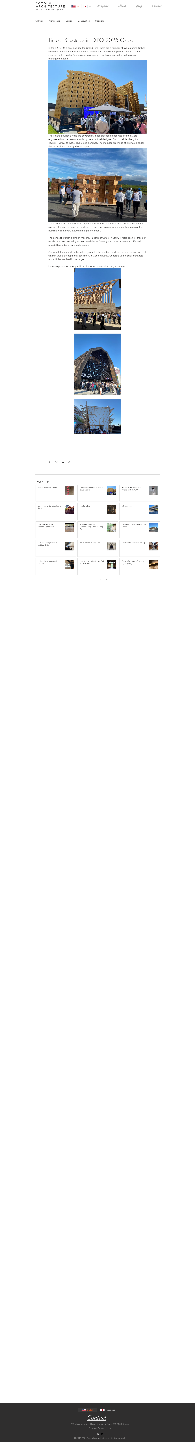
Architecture (54, 20)
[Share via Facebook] (49, 462)
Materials (99, 20)
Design (69, 20)
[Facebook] (102, 1433)
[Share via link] (69, 462)
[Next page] (106, 579)
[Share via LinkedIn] (62, 462)
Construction (84, 20)
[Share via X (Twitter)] (56, 462)
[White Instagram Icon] (98, 1433)
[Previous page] (89, 579)
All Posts (39, 20)
